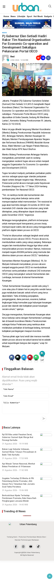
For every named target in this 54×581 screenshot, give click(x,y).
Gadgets (48, 16)
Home (6, 16)
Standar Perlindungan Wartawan (27, 540)
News (13, 16)
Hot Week (38, 16)
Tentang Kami (12, 537)
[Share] (48, 58)
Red (12, 56)
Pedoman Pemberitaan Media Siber (32, 537)
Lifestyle (21, 16)
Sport (29, 16)
